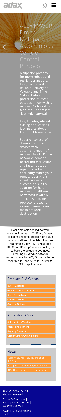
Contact (25, 402)
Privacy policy (10, 402)
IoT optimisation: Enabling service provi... (28, 365)
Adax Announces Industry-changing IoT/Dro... (26, 359)
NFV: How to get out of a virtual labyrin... (27, 370)
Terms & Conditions (14, 399)
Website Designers (13, 405)
